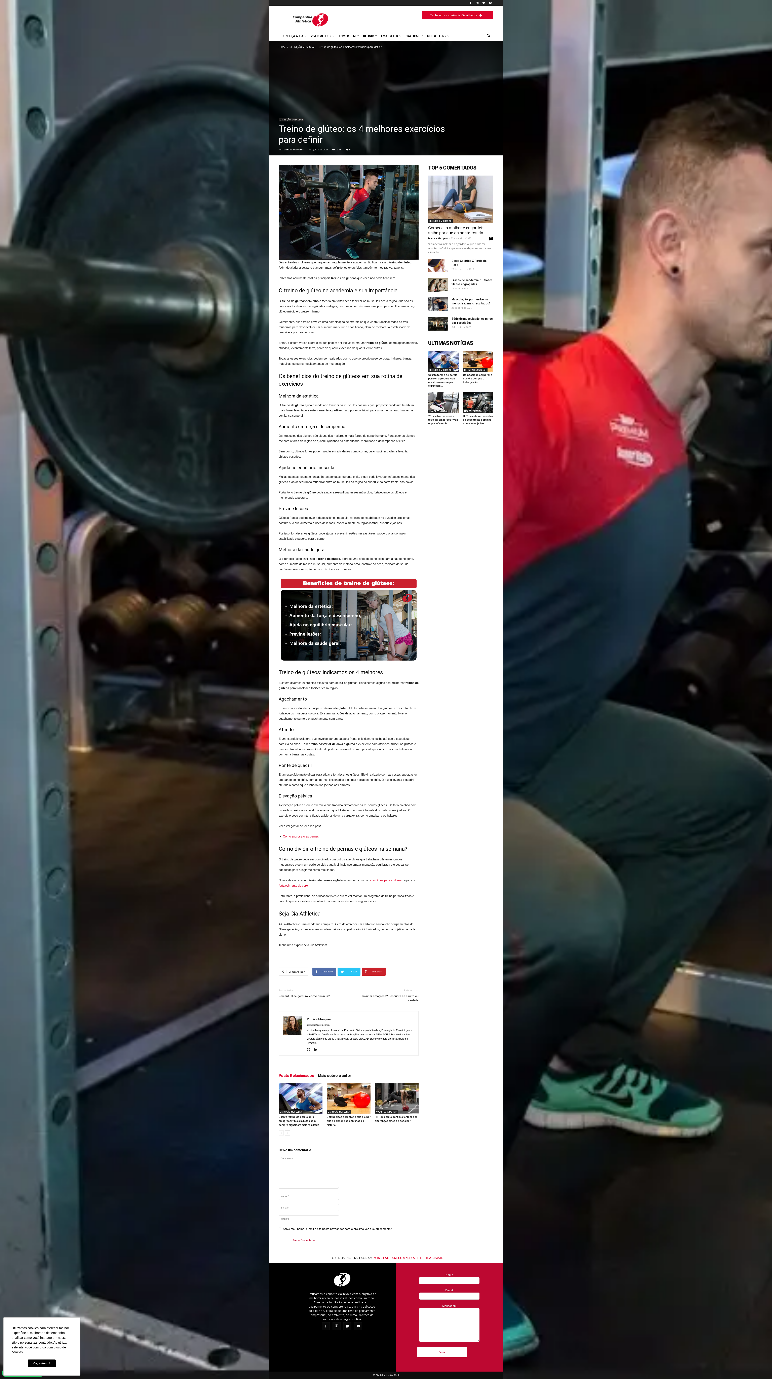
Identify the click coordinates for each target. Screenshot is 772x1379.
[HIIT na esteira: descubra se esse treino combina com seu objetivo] (478, 402)
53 (491, 238)
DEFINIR (368, 36)
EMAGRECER (389, 36)
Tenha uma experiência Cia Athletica (453, 15)
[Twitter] (484, 3)
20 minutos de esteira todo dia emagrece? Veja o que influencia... (443, 420)
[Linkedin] (317, 1049)
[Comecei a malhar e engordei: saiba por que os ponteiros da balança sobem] (460, 199)
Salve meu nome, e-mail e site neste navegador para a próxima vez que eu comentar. (337, 1228)
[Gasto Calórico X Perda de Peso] (438, 265)
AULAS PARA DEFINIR (386, 1111)
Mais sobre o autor (334, 1075)
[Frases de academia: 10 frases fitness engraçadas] (438, 285)
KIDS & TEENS (436, 36)
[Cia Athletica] (310, 27)
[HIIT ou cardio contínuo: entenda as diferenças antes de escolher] (397, 1098)
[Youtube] (490, 3)
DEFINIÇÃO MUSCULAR (302, 47)
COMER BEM (347, 36)
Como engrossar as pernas (301, 836)
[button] (488, 36)
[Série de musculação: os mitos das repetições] (438, 324)
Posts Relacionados (296, 1075)
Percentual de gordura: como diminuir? (304, 996)
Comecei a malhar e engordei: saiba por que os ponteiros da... (457, 230)
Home (282, 47)
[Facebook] (470, 3)
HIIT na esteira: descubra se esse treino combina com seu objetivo (478, 420)
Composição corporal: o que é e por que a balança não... (477, 378)
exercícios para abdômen (386, 880)
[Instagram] (477, 3)
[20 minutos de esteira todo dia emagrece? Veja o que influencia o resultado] (443, 402)
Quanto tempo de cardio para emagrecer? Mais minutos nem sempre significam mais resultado (299, 1120)
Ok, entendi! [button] (41, 1363)
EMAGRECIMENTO (438, 411)
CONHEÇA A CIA (292, 36)
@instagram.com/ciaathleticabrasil (408, 1258)
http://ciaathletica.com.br (318, 1025)
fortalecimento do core (293, 885)
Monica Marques (293, 149)
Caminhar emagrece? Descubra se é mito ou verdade (389, 998)
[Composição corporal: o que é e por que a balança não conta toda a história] (349, 1098)
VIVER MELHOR (321, 36)
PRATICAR (413, 36)
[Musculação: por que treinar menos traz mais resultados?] (438, 304)
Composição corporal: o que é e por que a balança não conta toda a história (349, 1120)
